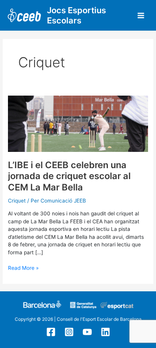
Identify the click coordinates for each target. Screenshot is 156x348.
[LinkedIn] (105, 332)
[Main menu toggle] (141, 15)
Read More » (23, 267)
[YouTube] (87, 332)
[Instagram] (69, 332)
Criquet (17, 201)
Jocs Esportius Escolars (76, 15)
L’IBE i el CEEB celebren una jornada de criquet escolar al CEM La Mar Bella (69, 175)
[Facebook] (51, 332)
